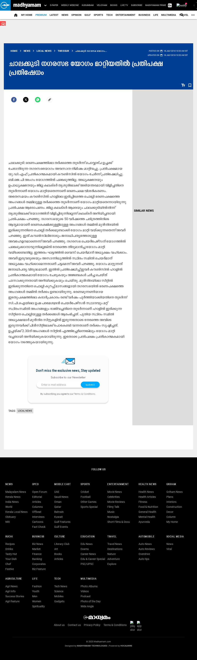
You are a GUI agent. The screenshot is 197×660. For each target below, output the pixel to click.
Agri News (11, 586)
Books (113, 5)
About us (59, 625)
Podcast (86, 596)
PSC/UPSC (87, 564)
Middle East (62, 484)
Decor (169, 511)
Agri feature (12, 601)
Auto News (145, 544)
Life (155, 14)
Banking (37, 559)
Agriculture (13, 578)
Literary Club (61, 544)
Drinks (9, 549)
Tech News (60, 586)
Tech (57, 578)
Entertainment (125, 14)
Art (56, 549)
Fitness (143, 501)
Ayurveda (144, 521)
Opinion (76, 14)
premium (41, 14)
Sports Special (89, 506)
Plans (169, 496)
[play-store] (133, 625)
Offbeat (36, 511)
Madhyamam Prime (155, 5)
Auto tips (144, 559)
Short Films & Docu (118, 521)
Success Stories (14, 596)
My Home (26, 14)
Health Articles (147, 496)
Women (36, 601)
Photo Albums (89, 586)
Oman (58, 501)
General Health (147, 511)
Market (36, 549)
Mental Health (147, 516)
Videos (85, 591)
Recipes (10, 544)
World (8, 506)
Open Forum (39, 491)
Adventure (113, 559)
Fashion (37, 586)
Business (144, 14)
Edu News (87, 544)
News (65, 14)
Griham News (174, 491)
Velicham (102, 5)
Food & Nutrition (148, 506)
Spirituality (38, 606)
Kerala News (12, 496)
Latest (54, 14)
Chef (8, 564)
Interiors (171, 501)
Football (85, 496)
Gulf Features (62, 521)
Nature (111, 554)
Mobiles (58, 596)
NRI (7, 521)
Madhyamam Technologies (92, 646)
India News (12, 501)
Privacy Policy (92, 625)
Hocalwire (126, 646)
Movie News (114, 491)
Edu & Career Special (93, 559)
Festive (9, 569)
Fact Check (38, 526)
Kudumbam (88, 5)
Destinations (114, 549)
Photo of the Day (91, 601)
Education (88, 536)
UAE (56, 491)
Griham (171, 484)
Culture (59, 536)
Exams (85, 549)
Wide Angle (87, 606)
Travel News (114, 544)
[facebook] (14, 100)
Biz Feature (39, 569)
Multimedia (168, 14)
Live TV (124, 5)
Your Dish (11, 559)
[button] (5, 5)
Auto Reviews (147, 549)
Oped (35, 484)
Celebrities (113, 496)
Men (34, 596)
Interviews (38, 516)
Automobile (146, 536)
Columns (37, 506)
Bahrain (59, 511)
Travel (112, 536)
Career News (88, 554)
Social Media (175, 536)
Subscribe (136, 5)
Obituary (10, 516)
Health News (147, 484)
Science (58, 591)
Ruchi (9, 536)
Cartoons (37, 521)
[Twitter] (26, 100)
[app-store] (140, 625)
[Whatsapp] (38, 100)
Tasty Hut (11, 554)
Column (171, 516)
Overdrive (144, 554)
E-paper (54, 5)
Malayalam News (15, 491)
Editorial (37, 496)
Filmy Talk (113, 506)
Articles (36, 501)
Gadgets (59, 601)
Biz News (37, 544)
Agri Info (10, 591)
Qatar (57, 506)
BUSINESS (38, 536)
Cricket (85, 491)
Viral (169, 549)
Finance (37, 554)
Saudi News (61, 496)
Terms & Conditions (84, 393)
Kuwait (58, 516)
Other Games (88, 501)
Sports (98, 14)
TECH (109, 14)
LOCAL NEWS (25, 410)
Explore (111, 564)
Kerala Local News (16, 511)
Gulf (87, 14)
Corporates (39, 564)
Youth (35, 591)
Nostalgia (113, 516)
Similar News (144, 210)
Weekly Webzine (70, 5)
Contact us (74, 625)
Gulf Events (61, 526)
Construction (174, 506)
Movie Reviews (116, 501)
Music (110, 511)
